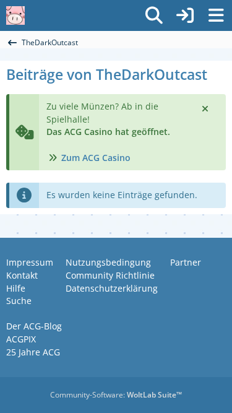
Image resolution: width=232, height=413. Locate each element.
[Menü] (216, 15)
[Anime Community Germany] (15, 15)
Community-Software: (116, 394)
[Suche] (154, 15)
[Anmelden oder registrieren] (185, 15)
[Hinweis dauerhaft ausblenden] (206, 107)
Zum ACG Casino (96, 157)
